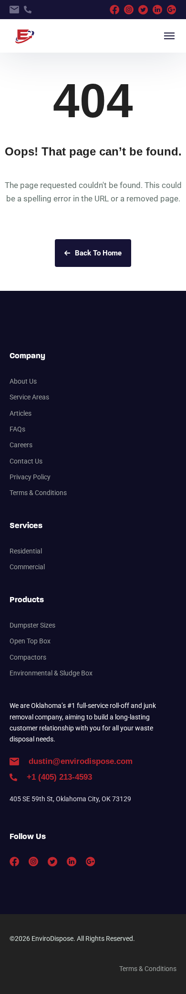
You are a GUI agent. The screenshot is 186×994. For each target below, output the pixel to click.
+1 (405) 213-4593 (59, 777)
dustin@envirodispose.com (81, 761)
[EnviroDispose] (23, 36)
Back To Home (98, 253)
